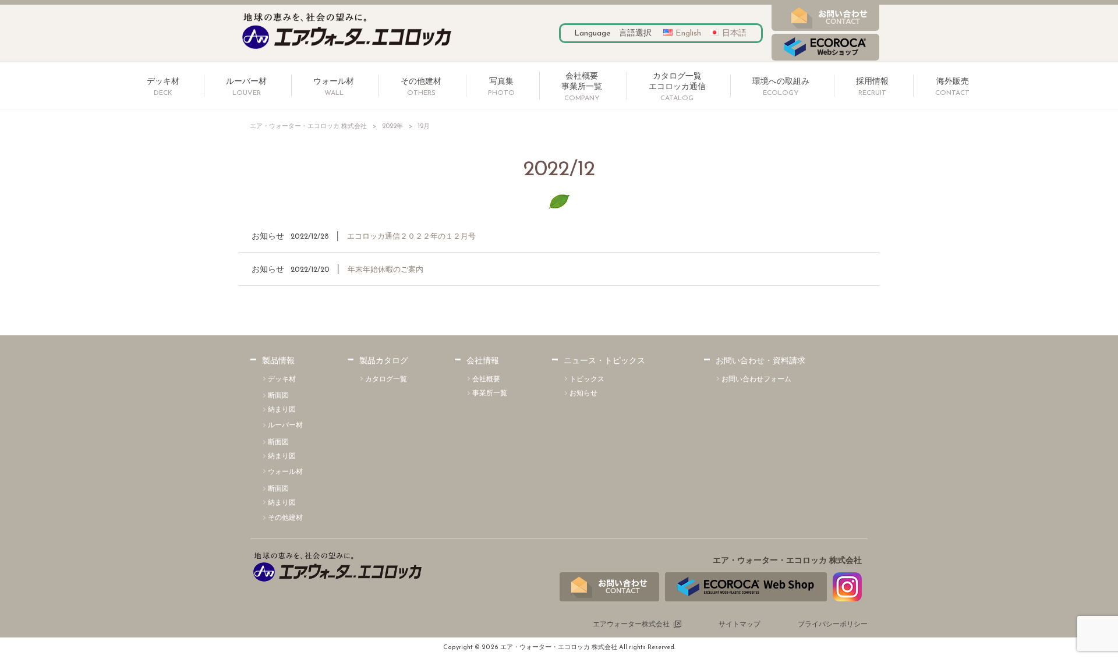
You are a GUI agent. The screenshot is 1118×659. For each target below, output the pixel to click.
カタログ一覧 (386, 379)
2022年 (392, 126)
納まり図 (282, 409)
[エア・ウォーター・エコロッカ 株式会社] (347, 49)
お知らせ (268, 236)
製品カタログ (383, 361)
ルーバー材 (285, 425)
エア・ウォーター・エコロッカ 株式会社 (308, 126)
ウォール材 (285, 472)
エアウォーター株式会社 (631, 624)
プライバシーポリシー (833, 624)
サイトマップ (739, 624)
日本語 (734, 33)
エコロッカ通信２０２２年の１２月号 (411, 236)
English (688, 33)
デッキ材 (282, 379)
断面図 (278, 395)
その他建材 (285, 518)
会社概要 (486, 379)
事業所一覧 (489, 393)
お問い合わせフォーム (756, 379)
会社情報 (482, 361)
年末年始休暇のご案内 (385, 270)
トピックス (586, 379)
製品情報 (278, 361)
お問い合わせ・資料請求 (760, 361)
